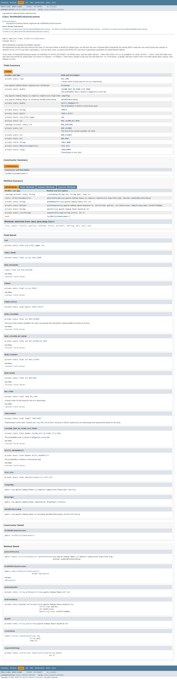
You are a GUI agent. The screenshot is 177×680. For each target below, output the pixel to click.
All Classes (51, 7)
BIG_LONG (65, 79)
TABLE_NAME (66, 142)
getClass (32, 226)
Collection (16, 198)
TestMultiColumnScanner (34, 39)
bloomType (65, 85)
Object (13, 41)
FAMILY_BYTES (67, 113)
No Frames (38, 7)
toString (70, 226)
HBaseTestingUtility (29, 146)
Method (32, 9)
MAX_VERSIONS (67, 125)
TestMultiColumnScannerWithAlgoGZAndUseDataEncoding (76, 29)
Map (133, 205)
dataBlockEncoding (69, 99)
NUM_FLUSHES (66, 135)
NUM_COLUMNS (66, 128)
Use (26, 2)
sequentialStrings (55, 213)
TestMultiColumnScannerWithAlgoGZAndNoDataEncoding (26, 29)
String (22, 110)
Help (54, 2)
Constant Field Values (15, 277)
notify (51, 226)
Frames (29, 7)
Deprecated (39, 2)
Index (48, 2)
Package (13, 2)
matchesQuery (53, 205)
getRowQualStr (53, 202)
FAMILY (64, 110)
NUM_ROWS (65, 139)
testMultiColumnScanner (57, 216)
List (21, 213)
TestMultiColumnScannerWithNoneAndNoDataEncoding (124, 29)
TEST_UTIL (65, 146)
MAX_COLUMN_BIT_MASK (70, 121)
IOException (43, 574)
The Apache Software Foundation (31, 677)
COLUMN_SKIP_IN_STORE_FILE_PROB (75, 89)
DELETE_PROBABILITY (70, 103)
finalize (23, 226)
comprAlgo (65, 96)
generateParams (54, 198)
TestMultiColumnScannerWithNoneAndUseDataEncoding (25, 32)
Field (18, 9)
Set (96, 205)
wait (78, 226)
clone (7, 226)
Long (144, 205)
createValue (52, 194)
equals (14, 226)
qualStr (50, 209)
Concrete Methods (66, 187)
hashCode (42, 226)
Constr (24, 9)
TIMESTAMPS (66, 150)
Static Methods (27, 187)
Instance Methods (46, 187)
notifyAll (60, 226)
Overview (4, 2)
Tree (31, 2)
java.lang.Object (9, 21)
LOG (62, 117)
